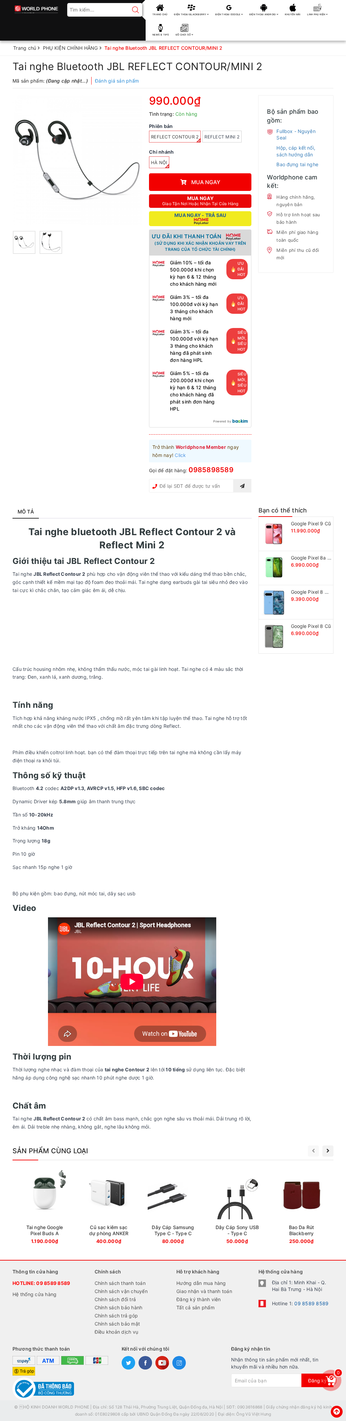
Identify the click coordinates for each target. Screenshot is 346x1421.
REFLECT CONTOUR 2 (175, 136)
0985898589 (211, 470)
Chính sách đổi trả (115, 1299)
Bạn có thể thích (282, 510)
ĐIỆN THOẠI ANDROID (263, 14)
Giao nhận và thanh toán (204, 1291)
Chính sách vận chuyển (121, 1291)
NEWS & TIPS (160, 34)
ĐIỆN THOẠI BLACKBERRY (190, 14)
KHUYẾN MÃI (293, 14)
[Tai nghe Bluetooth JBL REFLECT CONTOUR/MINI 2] (77, 160)
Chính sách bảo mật (117, 1324)
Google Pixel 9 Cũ (311, 523)
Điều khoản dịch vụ (117, 1332)
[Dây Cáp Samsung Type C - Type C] (173, 1208)
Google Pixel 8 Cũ (311, 626)
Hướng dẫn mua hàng (201, 1283)
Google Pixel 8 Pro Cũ (315, 592)
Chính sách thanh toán (120, 1283)
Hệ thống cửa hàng (34, 1294)
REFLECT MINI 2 (222, 136)
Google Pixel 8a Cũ (312, 558)
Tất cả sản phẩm (195, 1307)
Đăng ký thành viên (198, 1299)
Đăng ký (317, 1380)
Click (180, 455)
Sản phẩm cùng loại (50, 1151)
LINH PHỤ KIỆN (316, 14)
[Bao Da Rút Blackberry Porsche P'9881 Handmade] (301, 1208)
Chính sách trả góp (116, 1315)
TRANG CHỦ (159, 14)
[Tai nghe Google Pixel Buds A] (44, 1208)
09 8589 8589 (53, 1283)
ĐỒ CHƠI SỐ (184, 34)
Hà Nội (159, 162)
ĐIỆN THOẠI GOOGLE (228, 14)
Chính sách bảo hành (119, 1307)
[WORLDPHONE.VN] (36, 7)
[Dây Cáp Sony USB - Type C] (237, 1208)
